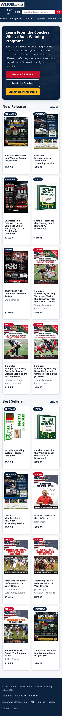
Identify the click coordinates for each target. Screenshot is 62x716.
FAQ (32, 701)
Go (58, 12)
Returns (41, 701)
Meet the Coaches (22, 83)
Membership (55, 18)
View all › (55, 106)
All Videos (7, 695)
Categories (16, 18)
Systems (41, 18)
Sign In (9, 11)
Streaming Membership (23, 91)
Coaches (29, 18)
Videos (3, 18)
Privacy (51, 701)
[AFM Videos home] (12, 4)
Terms (5, 708)
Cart (17, 11)
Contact (15, 708)
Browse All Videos (22, 74)
